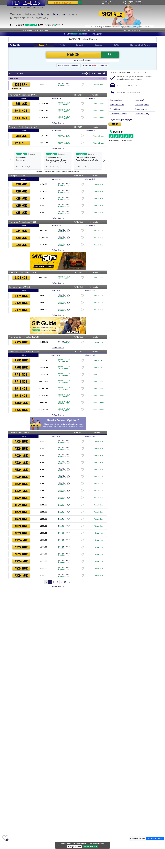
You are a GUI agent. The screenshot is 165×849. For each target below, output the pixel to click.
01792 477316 (110, 3)
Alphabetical (90, 98)
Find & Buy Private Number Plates (35, 30)
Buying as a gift (141, 109)
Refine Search (58, 123)
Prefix (62, 45)
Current (79, 45)
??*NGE (25, 432)
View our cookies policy (96, 843)
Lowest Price (56, 98)
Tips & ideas (115, 109)
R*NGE (34, 95)
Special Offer (16, 88)
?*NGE (23, 175)
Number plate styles (118, 114)
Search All (43, 45)
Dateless (98, 45)
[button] (50, 30)
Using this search (117, 104)
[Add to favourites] (82, 84)
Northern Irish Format (140, 45)
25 (65, 582)
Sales (130, 3)
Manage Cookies (74, 847)
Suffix (116, 45)
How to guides (116, 100)
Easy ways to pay (142, 114)
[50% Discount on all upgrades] (58, 261)
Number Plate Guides (132, 30)
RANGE (115, 124)
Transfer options (142, 104)
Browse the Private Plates (95, 65)
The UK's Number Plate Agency (82, 34)
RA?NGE (26, 287)
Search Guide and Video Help (68, 65)
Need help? (139, 100)
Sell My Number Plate (86, 30)
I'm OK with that (90, 847)
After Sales (138, 3)
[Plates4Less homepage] (26, 3)
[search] (80, 2)
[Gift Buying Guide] (58, 325)
